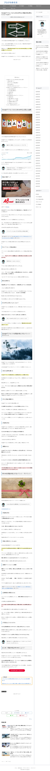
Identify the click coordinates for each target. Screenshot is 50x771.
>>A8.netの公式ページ (5, 508)
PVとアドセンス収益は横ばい (13, 82)
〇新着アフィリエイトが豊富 (13, 100)
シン (42, 28)
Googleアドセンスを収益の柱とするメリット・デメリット (17, 87)
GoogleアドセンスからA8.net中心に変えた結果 (15, 79)
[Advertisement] (16, 67)
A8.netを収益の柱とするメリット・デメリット (15, 95)
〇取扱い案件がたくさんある (13, 98)
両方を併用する (10, 84)
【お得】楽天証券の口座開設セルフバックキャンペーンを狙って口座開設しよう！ (42, 53)
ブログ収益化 (4, 691)
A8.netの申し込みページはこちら (17, 670)
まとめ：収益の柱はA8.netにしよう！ (13, 104)
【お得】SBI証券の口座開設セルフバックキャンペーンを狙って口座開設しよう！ (42, 64)
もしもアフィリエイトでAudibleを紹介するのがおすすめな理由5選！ (42, 47)
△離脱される (10, 93)
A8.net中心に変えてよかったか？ (14, 85)
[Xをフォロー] (42, 36)
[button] (48, 12)
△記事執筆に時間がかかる (12, 101)
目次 (15, 77)
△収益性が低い (10, 92)
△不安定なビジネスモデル (12, 103)
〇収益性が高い (10, 96)
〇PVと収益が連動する (12, 90)
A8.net (8, 206)
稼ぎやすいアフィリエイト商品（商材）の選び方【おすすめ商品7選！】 (16, 683)
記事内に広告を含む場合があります (17, 17)
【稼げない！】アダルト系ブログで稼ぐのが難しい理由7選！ (42, 69)
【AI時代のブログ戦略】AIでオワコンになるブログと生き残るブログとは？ (42, 59)
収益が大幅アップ (11, 81)
